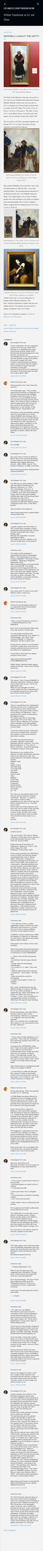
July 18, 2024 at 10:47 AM (19, 435)
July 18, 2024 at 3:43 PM (18, 544)
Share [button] (5, 325)
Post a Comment (10, 1530)
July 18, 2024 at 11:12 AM (18, 474)
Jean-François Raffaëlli (31, 328)
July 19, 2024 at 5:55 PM (18, 914)
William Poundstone (17, 382)
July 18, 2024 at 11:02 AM (18, 447)
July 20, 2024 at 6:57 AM (18, 1028)
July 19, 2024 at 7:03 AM (18, 671)
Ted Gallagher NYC (17, 342)
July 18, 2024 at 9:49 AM (18, 376)
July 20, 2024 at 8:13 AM (18, 1154)
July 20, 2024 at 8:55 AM (18, 1171)
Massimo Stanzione (10, 331)
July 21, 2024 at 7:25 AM (18, 1363)
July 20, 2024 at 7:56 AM (18, 1082)
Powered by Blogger (23, 1544)
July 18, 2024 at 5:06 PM (18, 596)
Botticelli (11, 328)
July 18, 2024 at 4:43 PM (18, 582)
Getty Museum (19, 328)
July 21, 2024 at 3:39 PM (18, 1385)
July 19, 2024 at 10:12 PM (19, 1003)
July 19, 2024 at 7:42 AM (18, 696)
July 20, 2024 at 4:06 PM (18, 1257)
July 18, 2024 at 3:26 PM (18, 517)
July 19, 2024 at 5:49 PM (18, 822)
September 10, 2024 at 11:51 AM (21, 1525)
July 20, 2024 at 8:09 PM (18, 1300)
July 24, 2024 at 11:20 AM (18, 1488)
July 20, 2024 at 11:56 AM (18, 1234)
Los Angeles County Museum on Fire (19, 8)
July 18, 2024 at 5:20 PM (18, 611)
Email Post (12, 325)
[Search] (38, 3)
